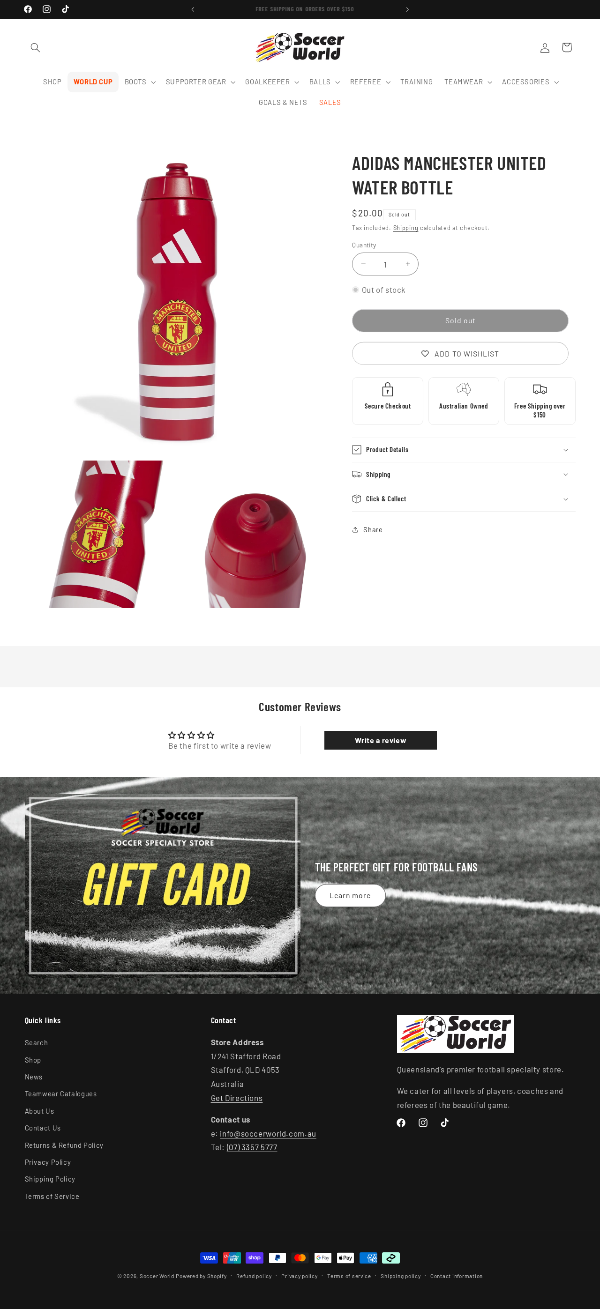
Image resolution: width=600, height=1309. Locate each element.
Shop (33, 1060)
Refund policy (254, 1275)
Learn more (350, 895)
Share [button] (372, 529)
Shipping (406, 227)
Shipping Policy (50, 1179)
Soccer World (157, 1275)
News (34, 1077)
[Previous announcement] (192, 9)
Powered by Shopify (201, 1275)
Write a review (381, 740)
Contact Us (43, 1128)
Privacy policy (299, 1275)
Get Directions (237, 1097)
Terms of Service (52, 1196)
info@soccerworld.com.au (268, 1133)
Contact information (456, 1275)
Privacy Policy (48, 1162)
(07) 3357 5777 (252, 1147)
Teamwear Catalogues (61, 1094)
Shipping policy (400, 1275)
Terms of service (349, 1275)
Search (36, 1043)
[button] (35, 47)
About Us (39, 1111)
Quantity (364, 244)
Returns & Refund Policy (64, 1145)
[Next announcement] (407, 9)
